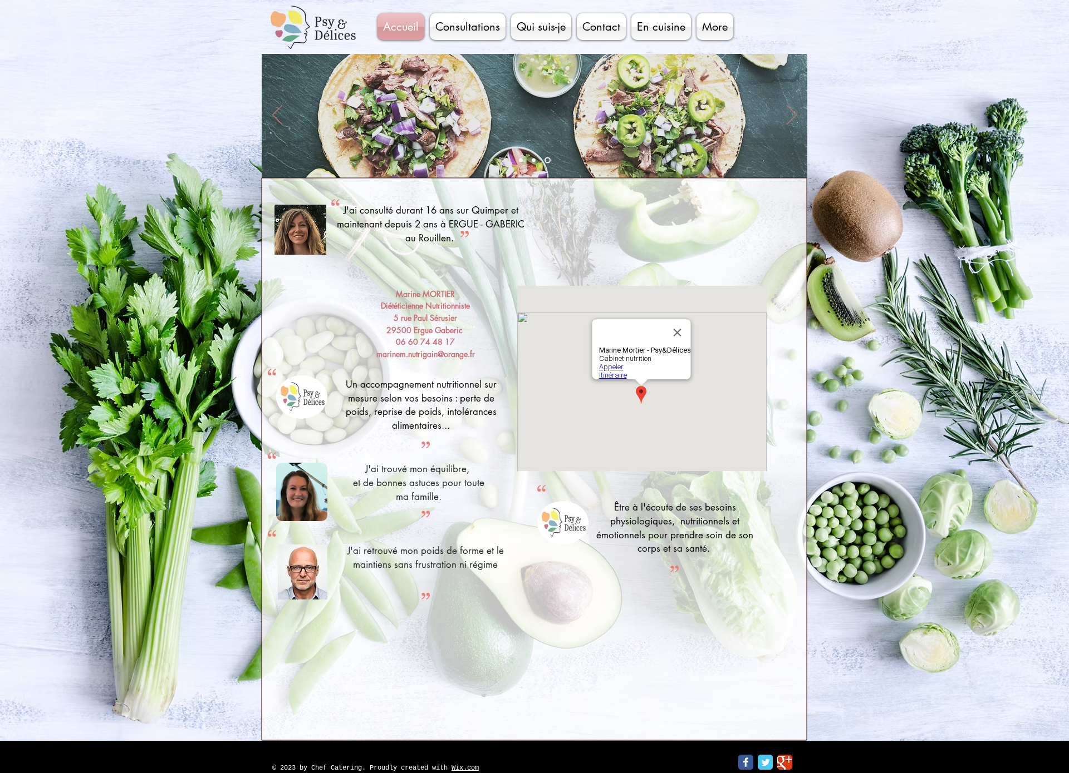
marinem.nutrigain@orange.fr (425, 354)
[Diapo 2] (536, 160)
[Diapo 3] (549, 160)
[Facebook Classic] (745, 762)
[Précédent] (277, 115)
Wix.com (465, 768)
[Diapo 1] (522, 160)
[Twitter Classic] (765, 762)
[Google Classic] (784, 762)
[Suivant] (792, 115)
